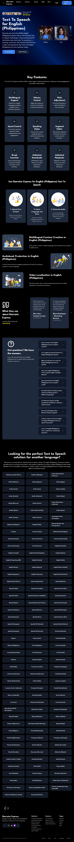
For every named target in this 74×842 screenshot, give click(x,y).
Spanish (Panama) (13, 617)
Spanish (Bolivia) (60, 581)
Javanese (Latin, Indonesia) (13, 688)
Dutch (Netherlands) (37, 730)
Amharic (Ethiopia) (37, 474)
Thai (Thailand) (13, 773)
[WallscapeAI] (11, 825)
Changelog (61, 838)
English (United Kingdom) (37, 553)
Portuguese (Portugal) (60, 737)
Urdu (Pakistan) (37, 780)
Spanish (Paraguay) (13, 624)
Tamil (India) (37, 766)
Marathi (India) (13, 716)
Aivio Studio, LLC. (23, 838)
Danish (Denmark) (13, 538)
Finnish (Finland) (60, 638)
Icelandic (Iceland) (60, 674)
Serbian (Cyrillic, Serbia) (13, 759)
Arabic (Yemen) (37, 517)
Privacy (49, 838)
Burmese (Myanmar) (14, 723)
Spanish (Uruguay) (13, 631)
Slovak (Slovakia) (13, 752)
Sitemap (69, 838)
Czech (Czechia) (37, 531)
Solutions (18, 2)
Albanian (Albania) (60, 752)
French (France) (37, 652)
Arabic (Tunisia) (13, 517)
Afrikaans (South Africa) (13, 474)
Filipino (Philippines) (13, 645)
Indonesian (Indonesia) (37, 674)
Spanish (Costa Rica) (60, 588)
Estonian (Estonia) (60, 631)
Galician (13, 659)
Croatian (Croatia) (37, 666)
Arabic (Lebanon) (37, 496)
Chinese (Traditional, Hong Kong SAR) (60, 787)
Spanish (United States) (60, 624)
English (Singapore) (13, 574)
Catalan (13, 531)
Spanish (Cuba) (13, 595)
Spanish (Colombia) (37, 588)
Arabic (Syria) (60, 510)
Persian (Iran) (37, 638)
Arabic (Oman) (37, 503)
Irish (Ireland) (61, 652)
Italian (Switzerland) (13, 681)
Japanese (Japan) (60, 681)
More (49, 2)
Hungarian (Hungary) (60, 666)
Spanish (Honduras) (13, 610)
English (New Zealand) (60, 567)
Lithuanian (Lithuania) (37, 702)
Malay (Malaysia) (37, 716)
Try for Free (66, 2)
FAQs (43, 2)
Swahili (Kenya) (60, 759)
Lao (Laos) (13, 702)
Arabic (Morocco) (13, 503)
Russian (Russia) (37, 745)
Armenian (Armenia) (13, 674)
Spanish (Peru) (37, 617)
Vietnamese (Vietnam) (13, 787)
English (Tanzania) (36, 574)
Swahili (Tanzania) (13, 766)
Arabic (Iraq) (37, 489)
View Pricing (22, 51)
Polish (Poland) (60, 730)
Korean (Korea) (60, 695)
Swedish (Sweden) (37, 759)
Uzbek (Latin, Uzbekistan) (60, 780)
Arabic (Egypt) (60, 482)
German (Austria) (37, 538)
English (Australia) (60, 546)
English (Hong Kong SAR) (13, 560)
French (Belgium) (37, 645)
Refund (43, 838)
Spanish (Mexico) (37, 610)
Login (56, 2)
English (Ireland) (37, 560)
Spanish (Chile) (13, 588)
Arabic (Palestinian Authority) (57, 503)
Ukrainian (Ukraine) (60, 773)
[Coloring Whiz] (14, 825)
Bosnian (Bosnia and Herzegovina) (58, 524)
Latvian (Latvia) (60, 702)
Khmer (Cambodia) (13, 695)
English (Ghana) (60, 553)
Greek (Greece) (37, 546)
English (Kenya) (13, 567)
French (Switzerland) (13, 652)
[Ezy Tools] (8, 825)
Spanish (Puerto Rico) (60, 617)
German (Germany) (13, 546)
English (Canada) (13, 553)
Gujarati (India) (37, 659)
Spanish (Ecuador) (60, 595)
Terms (55, 838)
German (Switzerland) (60, 538)
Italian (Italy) (37, 681)
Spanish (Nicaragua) (60, 610)
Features (27, 2)
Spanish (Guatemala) (60, 602)
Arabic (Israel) (13, 489)
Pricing (36, 2)
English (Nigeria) (37, 567)
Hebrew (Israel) (60, 659)
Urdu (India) (13, 780)
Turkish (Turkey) (37, 773)
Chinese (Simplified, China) (37, 787)
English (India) (60, 560)
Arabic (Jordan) (60, 489)
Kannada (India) (37, 695)
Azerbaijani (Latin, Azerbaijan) (57, 517)
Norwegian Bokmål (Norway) (37, 723)
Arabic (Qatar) (13, 510)
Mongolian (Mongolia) (60, 709)
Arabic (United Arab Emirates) (58, 474)
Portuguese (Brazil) (37, 737)
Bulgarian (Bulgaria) (13, 524)
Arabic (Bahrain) (13, 482)
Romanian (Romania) (13, 745)
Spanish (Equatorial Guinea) (37, 602)
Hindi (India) (13, 666)
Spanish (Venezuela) (37, 631)
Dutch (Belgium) (13, 730)
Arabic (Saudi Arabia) (37, 510)
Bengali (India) (37, 524)
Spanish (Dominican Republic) (37, 595)
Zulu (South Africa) (37, 794)
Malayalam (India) (37, 709)
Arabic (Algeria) (37, 482)
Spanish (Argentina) (37, 581)
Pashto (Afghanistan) (13, 737)
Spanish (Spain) (13, 602)
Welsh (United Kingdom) (60, 531)
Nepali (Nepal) (60, 723)
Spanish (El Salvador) (37, 624)
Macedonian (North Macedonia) (10, 709)
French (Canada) (60, 645)
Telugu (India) (60, 766)
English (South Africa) (13, 581)
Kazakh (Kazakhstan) (60, 688)
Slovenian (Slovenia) (37, 752)
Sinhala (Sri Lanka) (60, 745)
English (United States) (60, 574)
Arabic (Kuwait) (13, 496)
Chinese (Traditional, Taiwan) (13, 794)
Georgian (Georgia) (37, 688)
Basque (13, 638)
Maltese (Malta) (60, 716)
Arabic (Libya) (60, 496)
